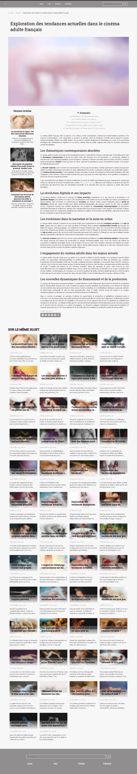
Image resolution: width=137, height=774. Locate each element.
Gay (49, 4)
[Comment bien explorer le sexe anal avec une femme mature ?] (23, 689)
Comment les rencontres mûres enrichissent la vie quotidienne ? (84, 410)
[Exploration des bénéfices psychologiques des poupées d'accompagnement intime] (83, 468)
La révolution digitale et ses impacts (84, 119)
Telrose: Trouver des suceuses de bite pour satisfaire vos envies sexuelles (112, 663)
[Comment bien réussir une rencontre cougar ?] (23, 657)
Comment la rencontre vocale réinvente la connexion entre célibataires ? (113, 411)
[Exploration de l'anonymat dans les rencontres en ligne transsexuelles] (113, 373)
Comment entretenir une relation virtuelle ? (114, 629)
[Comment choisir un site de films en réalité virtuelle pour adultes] (83, 594)
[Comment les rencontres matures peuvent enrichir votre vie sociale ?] (23, 437)
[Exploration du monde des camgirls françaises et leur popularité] (23, 468)
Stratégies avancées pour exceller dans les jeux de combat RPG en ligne (54, 536)
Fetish (57, 4)
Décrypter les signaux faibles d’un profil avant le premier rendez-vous (22, 166)
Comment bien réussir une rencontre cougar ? (23, 661)
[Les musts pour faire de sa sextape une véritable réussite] (23, 626)
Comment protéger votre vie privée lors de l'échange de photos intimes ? (24, 411)
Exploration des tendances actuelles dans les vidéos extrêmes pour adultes (54, 506)
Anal (42, 4)
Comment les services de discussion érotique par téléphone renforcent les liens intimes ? (54, 411)
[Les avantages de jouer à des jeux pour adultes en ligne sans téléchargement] (53, 373)
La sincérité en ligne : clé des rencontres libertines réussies (22, 133)
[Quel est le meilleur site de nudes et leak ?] (113, 689)
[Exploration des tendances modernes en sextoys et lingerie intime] (53, 468)
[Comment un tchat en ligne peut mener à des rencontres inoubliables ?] (83, 373)
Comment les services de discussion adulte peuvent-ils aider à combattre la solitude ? (22, 197)
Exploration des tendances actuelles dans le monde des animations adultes (81, 569)
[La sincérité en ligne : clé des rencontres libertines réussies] (22, 122)
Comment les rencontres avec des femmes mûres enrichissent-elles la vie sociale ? (84, 443)
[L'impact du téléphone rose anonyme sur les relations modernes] (53, 563)
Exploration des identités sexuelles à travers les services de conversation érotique (112, 569)
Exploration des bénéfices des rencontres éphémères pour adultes (54, 599)
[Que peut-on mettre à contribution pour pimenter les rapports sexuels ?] (83, 689)
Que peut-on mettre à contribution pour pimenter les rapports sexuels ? (82, 695)
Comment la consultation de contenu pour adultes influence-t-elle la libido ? (114, 443)
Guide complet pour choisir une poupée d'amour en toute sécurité (21, 569)
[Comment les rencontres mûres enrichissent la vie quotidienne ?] (83, 405)
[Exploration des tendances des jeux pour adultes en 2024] (113, 594)
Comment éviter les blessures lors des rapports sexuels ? (51, 694)
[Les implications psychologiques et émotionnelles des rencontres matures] (53, 626)
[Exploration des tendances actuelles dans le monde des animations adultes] (83, 563)
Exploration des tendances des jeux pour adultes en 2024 (113, 599)
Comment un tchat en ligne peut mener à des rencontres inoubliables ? (83, 379)
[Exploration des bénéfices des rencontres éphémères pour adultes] (53, 594)
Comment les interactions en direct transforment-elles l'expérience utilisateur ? (54, 443)
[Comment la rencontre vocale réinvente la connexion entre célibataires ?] (113, 405)
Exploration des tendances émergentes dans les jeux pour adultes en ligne (113, 474)
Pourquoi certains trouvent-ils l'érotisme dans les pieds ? (83, 662)
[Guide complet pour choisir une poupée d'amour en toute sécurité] (23, 563)
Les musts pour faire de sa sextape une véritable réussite (23, 631)
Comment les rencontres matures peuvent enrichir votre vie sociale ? (24, 443)
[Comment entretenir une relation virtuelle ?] (113, 626)
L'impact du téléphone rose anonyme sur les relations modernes (53, 568)
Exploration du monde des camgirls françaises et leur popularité (23, 473)
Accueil (10, 13)
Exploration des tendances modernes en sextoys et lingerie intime (53, 474)
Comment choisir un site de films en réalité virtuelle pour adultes (84, 599)
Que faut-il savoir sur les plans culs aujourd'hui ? (54, 724)
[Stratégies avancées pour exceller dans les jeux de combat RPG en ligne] (53, 531)
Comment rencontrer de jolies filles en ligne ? (53, 661)
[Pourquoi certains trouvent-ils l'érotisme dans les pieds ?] (83, 657)
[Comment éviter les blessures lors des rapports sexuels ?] (53, 689)
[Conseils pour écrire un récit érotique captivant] (83, 531)
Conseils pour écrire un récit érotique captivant (83, 534)
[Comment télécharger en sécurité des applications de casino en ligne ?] (23, 373)
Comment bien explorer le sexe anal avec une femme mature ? (23, 694)
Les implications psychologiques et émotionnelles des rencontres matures (51, 632)
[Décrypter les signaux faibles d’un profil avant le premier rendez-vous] (22, 154)
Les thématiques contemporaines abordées (83, 116)
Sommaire (85, 112)
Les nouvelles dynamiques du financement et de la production (84, 128)
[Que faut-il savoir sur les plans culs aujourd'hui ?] (53, 720)
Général (68, 4)
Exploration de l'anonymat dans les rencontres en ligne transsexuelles (112, 379)
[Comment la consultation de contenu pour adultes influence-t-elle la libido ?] (113, 437)
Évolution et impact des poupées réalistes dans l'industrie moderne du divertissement (23, 537)
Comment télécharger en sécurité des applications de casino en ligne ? (24, 378)
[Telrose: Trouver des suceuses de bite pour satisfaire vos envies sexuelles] (113, 657)
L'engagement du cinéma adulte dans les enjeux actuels (84, 125)
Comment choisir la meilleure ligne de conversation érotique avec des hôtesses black (113, 506)
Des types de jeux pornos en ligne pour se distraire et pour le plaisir (84, 632)
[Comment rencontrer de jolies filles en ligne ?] (53, 657)
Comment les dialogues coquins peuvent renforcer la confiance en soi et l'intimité (23, 600)
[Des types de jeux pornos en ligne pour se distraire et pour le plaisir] (83, 626)
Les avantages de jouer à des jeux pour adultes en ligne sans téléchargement (54, 379)
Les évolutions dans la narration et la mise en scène (83, 122)
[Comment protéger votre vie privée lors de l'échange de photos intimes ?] (23, 405)
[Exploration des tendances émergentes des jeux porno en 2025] (83, 500)
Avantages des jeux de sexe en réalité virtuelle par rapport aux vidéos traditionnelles (113, 348)
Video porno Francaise (87, 183)
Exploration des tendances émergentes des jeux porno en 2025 (83, 504)
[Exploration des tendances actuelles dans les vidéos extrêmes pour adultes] (53, 500)
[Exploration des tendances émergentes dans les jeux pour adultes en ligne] (113, 468)
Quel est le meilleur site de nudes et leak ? (113, 692)
